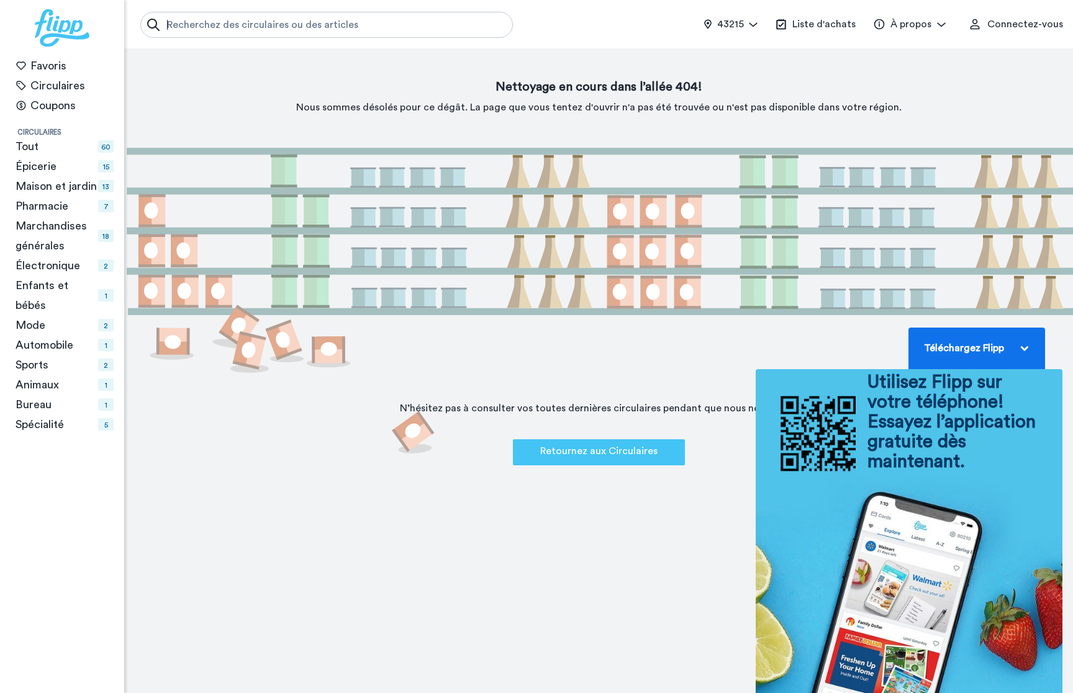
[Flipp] (62, 28)
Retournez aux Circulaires (599, 451)
